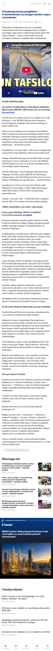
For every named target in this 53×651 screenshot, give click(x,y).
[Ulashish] (49, 3)
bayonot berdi (8, 112)
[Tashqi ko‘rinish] (44, 3)
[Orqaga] (4, 3)
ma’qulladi (27, 215)
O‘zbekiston (6, 22)
